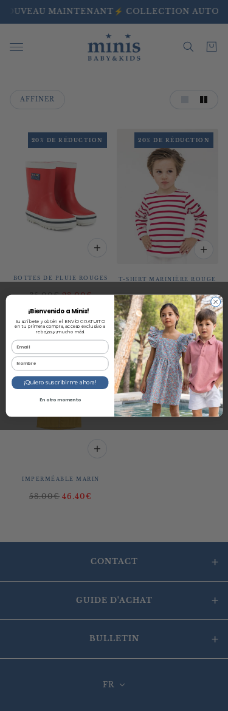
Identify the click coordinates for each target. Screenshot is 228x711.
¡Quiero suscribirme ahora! (60, 382)
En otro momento (59, 399)
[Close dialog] (215, 302)
